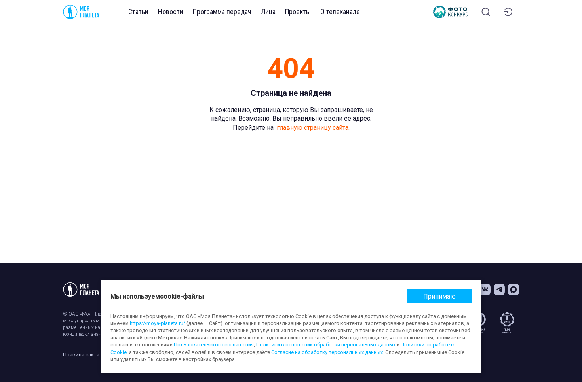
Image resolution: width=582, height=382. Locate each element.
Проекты (298, 12)
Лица (268, 12)
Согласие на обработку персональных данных (327, 352)
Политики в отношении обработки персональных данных (326, 345)
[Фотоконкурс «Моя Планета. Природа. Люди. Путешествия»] (450, 12)
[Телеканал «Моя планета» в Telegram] (499, 289)
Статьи (138, 12)
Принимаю (439, 296)
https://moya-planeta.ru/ (157, 323)
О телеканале (340, 12)
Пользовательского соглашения (214, 345)
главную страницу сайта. (313, 127)
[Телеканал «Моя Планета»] (81, 12)
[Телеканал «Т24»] (507, 323)
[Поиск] (486, 12)
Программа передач (222, 12)
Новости (170, 12)
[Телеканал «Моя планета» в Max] (513, 289)
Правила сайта (81, 354)
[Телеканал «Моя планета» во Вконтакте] (485, 289)
